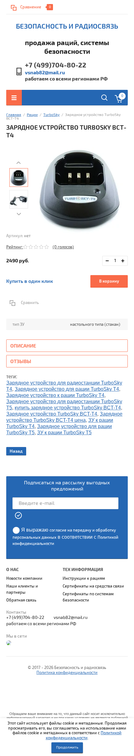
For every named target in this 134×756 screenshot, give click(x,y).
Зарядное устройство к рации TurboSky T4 (55, 395)
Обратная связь (21, 600)
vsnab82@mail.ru (45, 73)
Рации (32, 115)
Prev (18, 163)
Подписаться (18, 515)
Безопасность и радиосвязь (67, 26)
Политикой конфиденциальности (84, 735)
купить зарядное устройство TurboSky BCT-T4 (68, 407)
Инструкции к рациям (84, 578)
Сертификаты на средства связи (93, 586)
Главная (13, 115)
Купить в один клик (29, 281)
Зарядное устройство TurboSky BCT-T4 (51, 414)
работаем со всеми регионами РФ (66, 79)
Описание (23, 346)
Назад (16, 451)
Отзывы (20, 361)
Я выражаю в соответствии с (65, 536)
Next (18, 214)
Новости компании (24, 578)
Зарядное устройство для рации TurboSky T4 (67, 389)
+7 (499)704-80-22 (55, 65)
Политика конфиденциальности (67, 672)
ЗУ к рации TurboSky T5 (64, 432)
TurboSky (51, 115)
